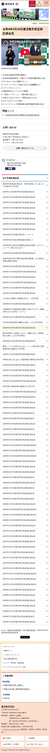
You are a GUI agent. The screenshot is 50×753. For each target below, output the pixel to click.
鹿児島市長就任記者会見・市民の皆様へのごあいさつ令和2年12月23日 (23, 185)
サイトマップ (9, 647)
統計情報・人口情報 (12, 744)
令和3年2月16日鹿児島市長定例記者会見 (19, 202)
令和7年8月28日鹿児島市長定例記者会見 (19, 563)
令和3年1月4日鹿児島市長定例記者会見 (18, 192)
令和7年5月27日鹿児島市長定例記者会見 (19, 547)
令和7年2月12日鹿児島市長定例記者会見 (19, 531)
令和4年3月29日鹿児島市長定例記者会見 (19, 304)
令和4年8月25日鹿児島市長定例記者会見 (19, 365)
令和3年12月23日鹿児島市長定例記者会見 (19, 282)
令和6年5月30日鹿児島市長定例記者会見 (19, 483)
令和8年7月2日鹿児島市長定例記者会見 (18, 616)
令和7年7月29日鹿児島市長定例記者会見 (19, 558)
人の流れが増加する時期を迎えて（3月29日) (21, 298)
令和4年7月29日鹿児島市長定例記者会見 (19, 354)
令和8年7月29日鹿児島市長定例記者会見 (19, 622)
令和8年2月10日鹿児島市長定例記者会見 (19, 595)
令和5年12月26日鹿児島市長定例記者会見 (19, 456)
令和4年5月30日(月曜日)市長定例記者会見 (22, 115)
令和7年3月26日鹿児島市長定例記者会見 (19, 536)
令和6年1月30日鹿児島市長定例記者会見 (19, 461)
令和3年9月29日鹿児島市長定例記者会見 (19, 266)
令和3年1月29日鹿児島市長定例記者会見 (19, 197)
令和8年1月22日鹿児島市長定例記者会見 (19, 590)
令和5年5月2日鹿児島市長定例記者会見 (18, 413)
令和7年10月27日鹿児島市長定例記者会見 (19, 574)
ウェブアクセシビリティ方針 (15, 667)
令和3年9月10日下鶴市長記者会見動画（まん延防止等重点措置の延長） (23, 259)
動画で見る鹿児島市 (14, 630)
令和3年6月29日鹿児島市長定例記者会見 (19, 224)
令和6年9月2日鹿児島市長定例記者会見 (18, 499)
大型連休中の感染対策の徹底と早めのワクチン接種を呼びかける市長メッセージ (23, 310)
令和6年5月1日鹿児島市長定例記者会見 (18, 477)
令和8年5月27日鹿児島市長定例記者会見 (19, 611)
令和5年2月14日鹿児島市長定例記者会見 (19, 402)
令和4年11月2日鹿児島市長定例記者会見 (19, 376)
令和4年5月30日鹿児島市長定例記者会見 (19, 328)
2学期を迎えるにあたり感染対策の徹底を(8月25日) (23, 359)
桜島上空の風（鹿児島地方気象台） (17, 689)
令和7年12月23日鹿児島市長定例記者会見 (19, 584)
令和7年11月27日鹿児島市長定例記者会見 (19, 579)
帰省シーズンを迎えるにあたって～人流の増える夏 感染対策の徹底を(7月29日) (23, 347)
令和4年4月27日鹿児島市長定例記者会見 (19, 317)
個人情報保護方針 (10, 659)
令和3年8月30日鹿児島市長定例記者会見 (19, 253)
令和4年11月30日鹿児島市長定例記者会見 (19, 381)
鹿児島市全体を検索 (14, 165)
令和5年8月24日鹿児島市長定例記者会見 (19, 434)
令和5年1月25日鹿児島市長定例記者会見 (19, 397)
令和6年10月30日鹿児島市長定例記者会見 (19, 509)
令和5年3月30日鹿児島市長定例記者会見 (19, 408)
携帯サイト (8, 651)
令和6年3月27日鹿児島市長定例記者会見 (19, 472)
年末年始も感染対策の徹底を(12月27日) (19, 386)
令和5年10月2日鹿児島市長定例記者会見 (19, 440)
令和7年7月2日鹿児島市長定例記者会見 (18, 552)
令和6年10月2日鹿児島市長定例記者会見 (19, 504)
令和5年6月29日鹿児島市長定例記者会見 (19, 424)
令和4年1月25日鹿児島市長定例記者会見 (19, 288)
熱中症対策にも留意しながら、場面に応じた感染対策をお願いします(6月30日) (23, 334)
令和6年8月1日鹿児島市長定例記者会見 (18, 493)
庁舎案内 (8, 738)
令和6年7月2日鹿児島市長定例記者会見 (18, 488)
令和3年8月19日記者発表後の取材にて (18, 240)
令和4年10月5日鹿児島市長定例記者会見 (19, 370)
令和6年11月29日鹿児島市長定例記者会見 (19, 515)
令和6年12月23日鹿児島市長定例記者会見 (19, 520)
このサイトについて (11, 655)
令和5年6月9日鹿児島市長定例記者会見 (18, 418)
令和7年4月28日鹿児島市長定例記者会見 (19, 541)
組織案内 (32, 738)
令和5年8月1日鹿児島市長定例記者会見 (18, 429)
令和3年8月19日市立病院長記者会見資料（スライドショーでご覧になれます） (23, 246)
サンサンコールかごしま (11, 729)
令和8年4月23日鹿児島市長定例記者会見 (19, 606)
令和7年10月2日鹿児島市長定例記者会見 (19, 568)
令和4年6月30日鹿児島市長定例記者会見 (19, 341)
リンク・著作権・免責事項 (14, 663)
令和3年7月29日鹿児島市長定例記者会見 (19, 229)
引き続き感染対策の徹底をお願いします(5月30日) (23, 322)
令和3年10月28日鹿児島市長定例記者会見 (19, 272)
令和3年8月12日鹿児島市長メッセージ (18, 235)
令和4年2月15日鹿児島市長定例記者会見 (19, 293)
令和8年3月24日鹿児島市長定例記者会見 (19, 600)
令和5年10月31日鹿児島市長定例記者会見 (19, 445)
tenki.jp (6, 698)
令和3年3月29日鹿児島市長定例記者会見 (19, 208)
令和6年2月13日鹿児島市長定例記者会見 (19, 467)
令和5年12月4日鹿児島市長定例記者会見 (19, 450)
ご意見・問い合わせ (36, 744)
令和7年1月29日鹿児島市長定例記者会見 (19, 525)
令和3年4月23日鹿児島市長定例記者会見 (19, 213)
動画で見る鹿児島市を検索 (16, 163)
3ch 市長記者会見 (11, 178)
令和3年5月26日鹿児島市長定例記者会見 (19, 218)
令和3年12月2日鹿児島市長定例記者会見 (19, 277)
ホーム (3, 630)
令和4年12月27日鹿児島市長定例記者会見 (19, 392)
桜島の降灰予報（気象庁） (14, 685)
